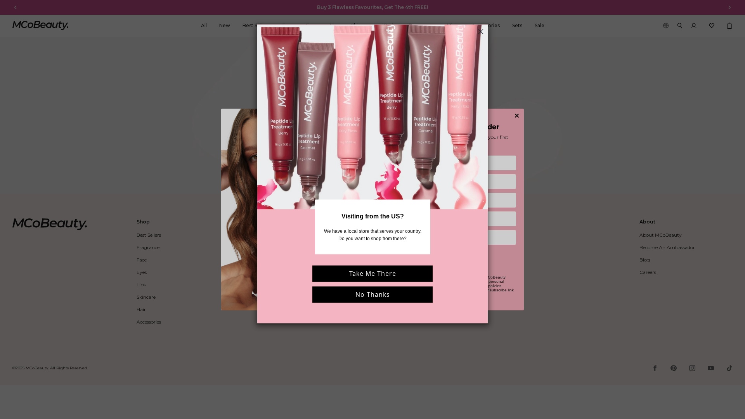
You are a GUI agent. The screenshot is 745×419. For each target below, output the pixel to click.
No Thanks (372, 295)
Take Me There (372, 274)
